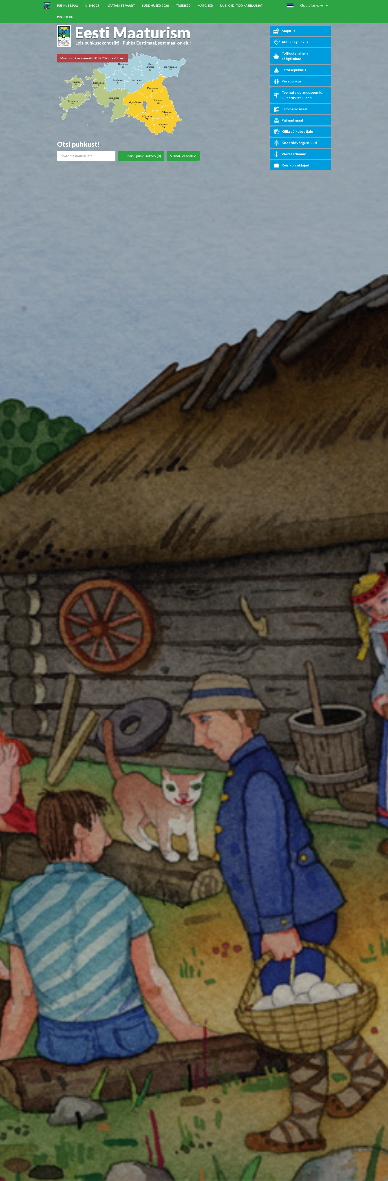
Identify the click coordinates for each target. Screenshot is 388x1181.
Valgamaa (147, 117)
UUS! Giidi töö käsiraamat (241, 5)
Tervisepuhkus (294, 70)
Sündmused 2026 (155, 5)
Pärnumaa (114, 99)
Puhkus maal (67, 5)
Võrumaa (163, 126)
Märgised (205, 5)
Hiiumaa (76, 83)
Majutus (288, 31)
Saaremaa (73, 102)
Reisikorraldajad (295, 165)
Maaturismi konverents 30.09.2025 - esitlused (92, 58)
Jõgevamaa (152, 89)
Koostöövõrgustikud (299, 142)
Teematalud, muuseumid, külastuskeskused (302, 95)
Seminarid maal (294, 109)
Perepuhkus (292, 81)
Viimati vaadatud (183, 156)
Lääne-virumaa (150, 67)
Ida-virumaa (170, 68)
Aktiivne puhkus (295, 42)
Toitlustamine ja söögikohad (295, 56)
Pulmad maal (292, 120)
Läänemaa (98, 84)
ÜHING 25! (93, 5)
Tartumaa (158, 101)
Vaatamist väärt (121, 5)
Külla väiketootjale (297, 131)
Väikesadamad (294, 154)
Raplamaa (118, 81)
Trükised (183, 5)
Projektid (65, 17)
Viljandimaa (135, 103)
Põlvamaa (166, 113)
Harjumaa (123, 65)
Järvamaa (137, 81)
